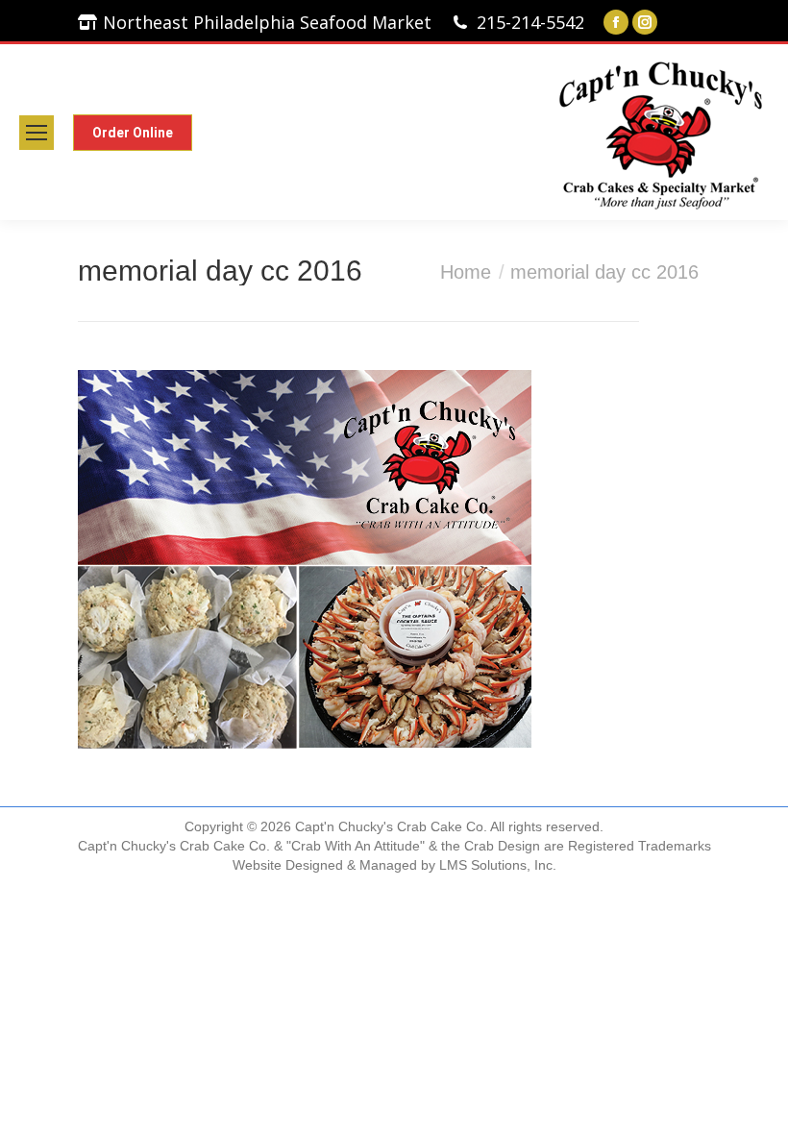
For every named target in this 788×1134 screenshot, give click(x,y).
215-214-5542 (530, 22)
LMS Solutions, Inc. (497, 865)
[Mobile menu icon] (36, 132)
